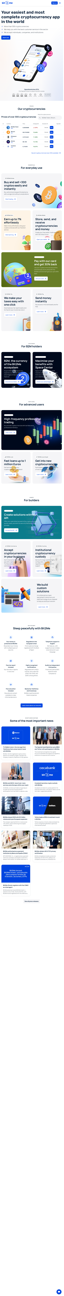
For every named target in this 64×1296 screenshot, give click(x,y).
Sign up (54, 3)
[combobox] (50, 118)
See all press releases (32, 901)
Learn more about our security (31, 705)
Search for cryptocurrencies (44, 114)
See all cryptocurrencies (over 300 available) (44, 153)
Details (46, 127)
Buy (51, 127)
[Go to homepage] (7, 3)
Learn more (41, 607)
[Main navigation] (59, 3)
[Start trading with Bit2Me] (31, 64)
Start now (6, 37)
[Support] (59, 1291)
